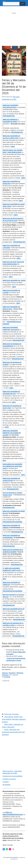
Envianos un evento (9, 779)
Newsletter (12, 673)
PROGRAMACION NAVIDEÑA (12, 591)
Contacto (6, 782)
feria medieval (6, 719)
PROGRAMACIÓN (19, 242)
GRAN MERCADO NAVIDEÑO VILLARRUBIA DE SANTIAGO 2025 (12, 466)
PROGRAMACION (9, 116)
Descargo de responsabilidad (12, 776)
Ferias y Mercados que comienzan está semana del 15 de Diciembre (13, 732)
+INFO (12, 146)
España (16, 717)
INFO (4, 579)
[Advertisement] (14, 31)
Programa (15, 714)
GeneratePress (14, 859)
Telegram (5, 673)
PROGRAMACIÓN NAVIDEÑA (12, 522)
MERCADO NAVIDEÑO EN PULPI (13, 609)
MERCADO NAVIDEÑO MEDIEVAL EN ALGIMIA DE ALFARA (12, 433)
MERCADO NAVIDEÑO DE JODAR (14, 280)
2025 (6, 714)
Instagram (5, 675)
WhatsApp (19, 673)
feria (9, 714)
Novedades (6, 784)
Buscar (4, 1)
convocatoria (8, 717)
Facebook (7, 677)
